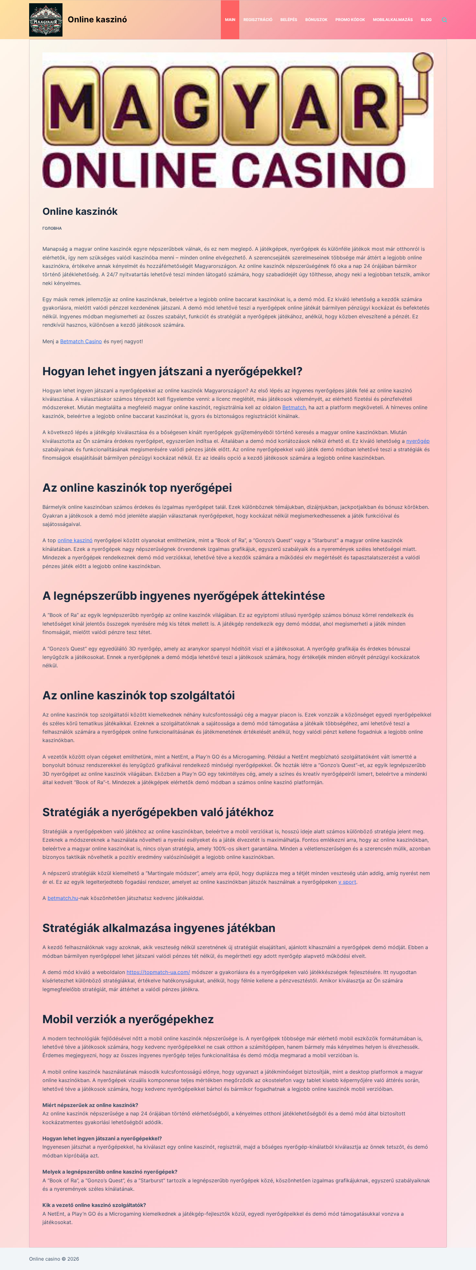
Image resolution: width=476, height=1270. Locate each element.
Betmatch (294, 407)
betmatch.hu (63, 898)
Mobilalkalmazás (393, 19)
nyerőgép (418, 441)
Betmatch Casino (81, 341)
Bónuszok (316, 19)
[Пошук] (444, 19)
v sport (347, 882)
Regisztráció (258, 19)
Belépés (288, 19)
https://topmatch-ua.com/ (158, 972)
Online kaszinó (97, 19)
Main (230, 19)
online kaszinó (75, 540)
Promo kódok (350, 19)
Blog (426, 19)
